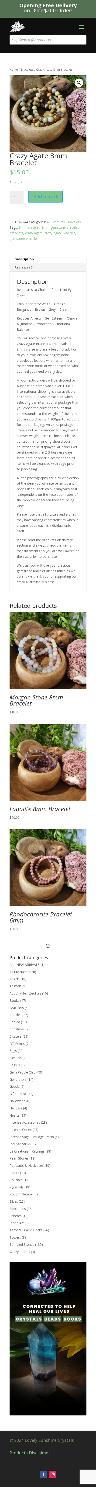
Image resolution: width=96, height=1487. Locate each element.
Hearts (15, 1115)
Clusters (16, 1036)
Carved (15, 1022)
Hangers (16, 1108)
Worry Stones (20, 1251)
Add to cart (45, 196)
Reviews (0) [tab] (24, 267)
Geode (15, 1086)
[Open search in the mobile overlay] (48, 40)
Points (14, 1172)
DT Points (17, 1043)
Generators (18, 1079)
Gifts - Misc (18, 1093)
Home (14, 69)
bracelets (16, 233)
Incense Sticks (20, 1144)
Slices (14, 1201)
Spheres (16, 1216)
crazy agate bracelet (60, 233)
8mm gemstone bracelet (60, 227)
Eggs (13, 1050)
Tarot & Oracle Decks (26, 1230)
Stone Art (17, 1223)
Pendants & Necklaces (27, 1165)
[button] (79, 83)
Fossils (15, 1065)
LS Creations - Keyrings (27, 1151)
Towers (15, 1237)
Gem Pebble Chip (22, 1072)
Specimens (18, 1208)
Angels (15, 979)
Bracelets (27, 69)
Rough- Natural (21, 1194)
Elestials (16, 1058)
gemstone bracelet (24, 238)
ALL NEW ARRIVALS (25, 964)
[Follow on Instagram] (52, 1474)
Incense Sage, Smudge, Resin (32, 1137)
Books (14, 1000)
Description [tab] (24, 259)
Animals (15, 986)
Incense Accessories (25, 1122)
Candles (15, 1014)
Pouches (16, 1180)
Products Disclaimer (30, 1453)
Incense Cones (21, 1129)
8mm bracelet (29, 227)
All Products (56, 222)
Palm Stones (19, 1158)
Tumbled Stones (22, 1244)
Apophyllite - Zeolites (25, 993)
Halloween (17, 1101)
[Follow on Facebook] (43, 1474)
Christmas (17, 1029)
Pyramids (17, 1187)
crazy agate (34, 233)
